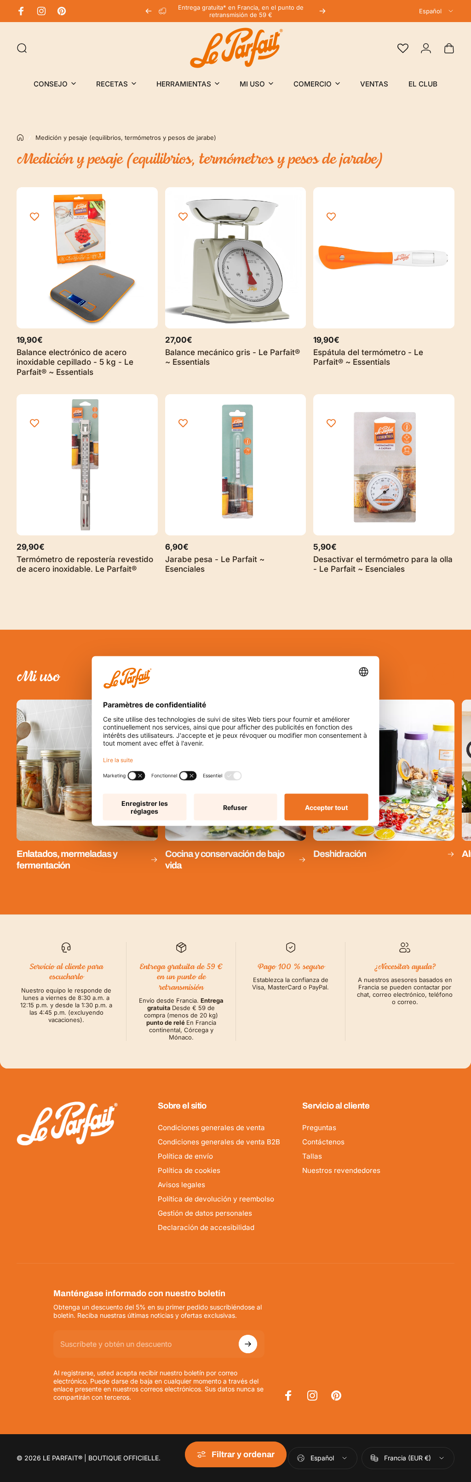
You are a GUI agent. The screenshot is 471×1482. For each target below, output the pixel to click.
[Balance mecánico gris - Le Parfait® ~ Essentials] (235, 257)
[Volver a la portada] (20, 137)
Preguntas (319, 1127)
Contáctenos (323, 1141)
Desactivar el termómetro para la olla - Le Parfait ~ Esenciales (383, 564)
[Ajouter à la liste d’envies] (34, 217)
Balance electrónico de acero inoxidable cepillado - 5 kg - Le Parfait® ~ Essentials (75, 362)
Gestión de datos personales (205, 1213)
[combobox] (436, 11)
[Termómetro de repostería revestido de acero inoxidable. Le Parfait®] (87, 464)
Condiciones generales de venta (211, 1127)
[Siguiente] (322, 11)
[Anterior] (148, 11)
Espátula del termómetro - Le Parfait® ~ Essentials (368, 357)
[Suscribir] (248, 1344)
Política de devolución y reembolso (216, 1199)
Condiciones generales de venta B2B (219, 1141)
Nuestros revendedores (341, 1170)
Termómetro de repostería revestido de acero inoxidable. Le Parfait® (85, 564)
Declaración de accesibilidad (206, 1227)
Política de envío (185, 1156)
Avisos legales (181, 1184)
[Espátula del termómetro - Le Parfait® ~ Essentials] (383, 257)
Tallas (312, 1156)
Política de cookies (189, 1170)
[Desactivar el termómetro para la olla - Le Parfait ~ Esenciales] (383, 464)
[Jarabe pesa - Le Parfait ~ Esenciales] (235, 464)
